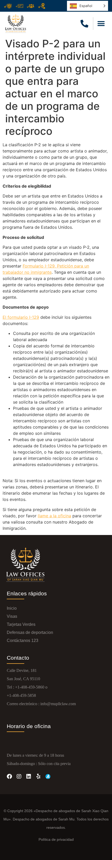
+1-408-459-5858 (21, 695)
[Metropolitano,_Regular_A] (48, 776)
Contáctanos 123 (22, 640)
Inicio (12, 608)
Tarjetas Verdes (21, 624)
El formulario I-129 (21, 317)
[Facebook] (9, 776)
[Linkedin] (28, 776)
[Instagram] (19, 776)
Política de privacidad (56, 839)
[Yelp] (38, 776)
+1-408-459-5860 (29, 687)
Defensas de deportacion (30, 632)
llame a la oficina (54, 515)
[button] (101, 23)
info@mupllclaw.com (58, 704)
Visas (12, 616)
